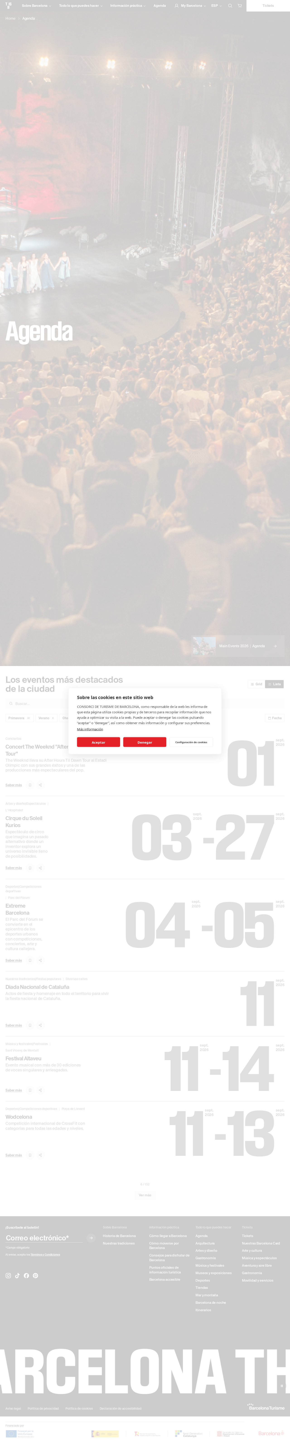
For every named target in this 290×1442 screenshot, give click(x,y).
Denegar (145, 742)
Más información (90, 729)
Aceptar (98, 742)
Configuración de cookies (191, 742)
